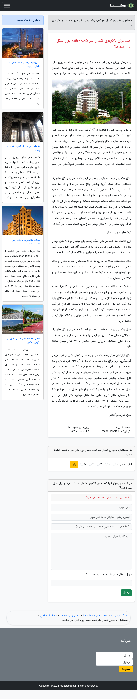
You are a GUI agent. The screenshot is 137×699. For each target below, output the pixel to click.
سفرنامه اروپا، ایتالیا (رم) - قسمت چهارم (23, 148)
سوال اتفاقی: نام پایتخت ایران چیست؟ (109, 575)
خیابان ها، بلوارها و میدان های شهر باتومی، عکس (23, 340)
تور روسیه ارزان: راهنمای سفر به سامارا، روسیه (24, 64)
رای (74, 464)
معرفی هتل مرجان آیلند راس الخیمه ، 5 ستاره (26, 242)
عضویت (125, 669)
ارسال (126, 592)
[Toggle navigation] (7, 5)
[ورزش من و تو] (121, 5)
